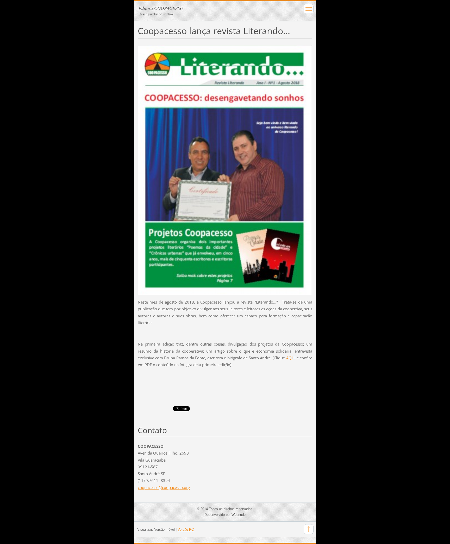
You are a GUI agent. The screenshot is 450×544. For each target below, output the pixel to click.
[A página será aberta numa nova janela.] (225, 169)
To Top (309, 529)
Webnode (239, 515)
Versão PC (186, 529)
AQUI (291, 357)
